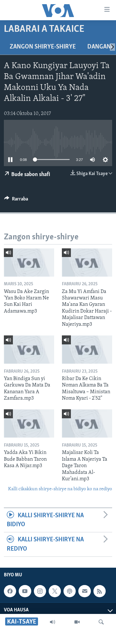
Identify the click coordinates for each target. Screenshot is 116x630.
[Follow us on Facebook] (10, 591)
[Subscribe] (84, 591)
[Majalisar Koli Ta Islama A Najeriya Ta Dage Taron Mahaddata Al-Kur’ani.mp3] (87, 423)
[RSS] (99, 591)
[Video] (77, 622)
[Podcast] (69, 591)
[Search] (101, 622)
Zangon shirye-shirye (43, 47)
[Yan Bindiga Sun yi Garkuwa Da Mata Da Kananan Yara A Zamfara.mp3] (29, 349)
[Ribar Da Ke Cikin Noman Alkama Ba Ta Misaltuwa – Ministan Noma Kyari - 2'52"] (87, 349)
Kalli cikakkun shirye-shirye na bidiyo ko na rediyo (60, 489)
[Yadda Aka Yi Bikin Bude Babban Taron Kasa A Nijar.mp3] (29, 423)
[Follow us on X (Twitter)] (55, 591)
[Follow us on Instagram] (40, 591)
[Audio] (52, 622)
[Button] (16, 200)
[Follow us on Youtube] (25, 591)
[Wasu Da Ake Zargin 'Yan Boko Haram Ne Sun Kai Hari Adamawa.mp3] (29, 262)
